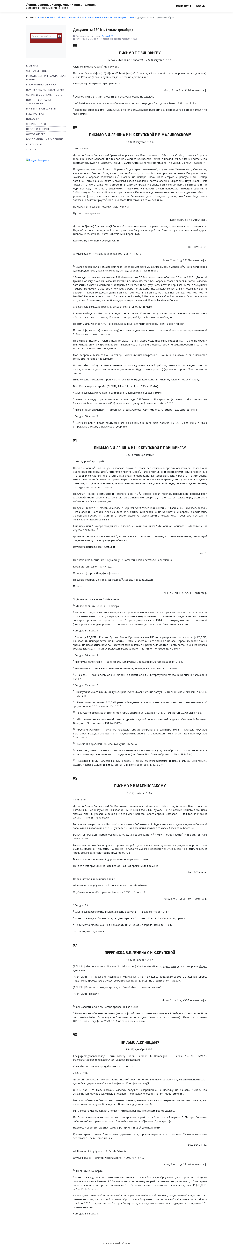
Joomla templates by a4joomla (116, 1243)
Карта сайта (35, 144)
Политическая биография (45, 89)
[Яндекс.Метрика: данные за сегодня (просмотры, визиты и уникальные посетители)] (37, 160)
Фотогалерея (35, 134)
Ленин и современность (44, 94)
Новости (32, 118)
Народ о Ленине (38, 129)
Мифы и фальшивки (41, 108)
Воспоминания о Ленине (44, 139)
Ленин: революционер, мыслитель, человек (61, 4)
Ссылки (31, 149)
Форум (201, 6)
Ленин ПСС (107, 36)
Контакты (183, 6)
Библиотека (35, 113)
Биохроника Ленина (41, 84)
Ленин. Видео (36, 124)
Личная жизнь (36, 70)
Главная (32, 65)
